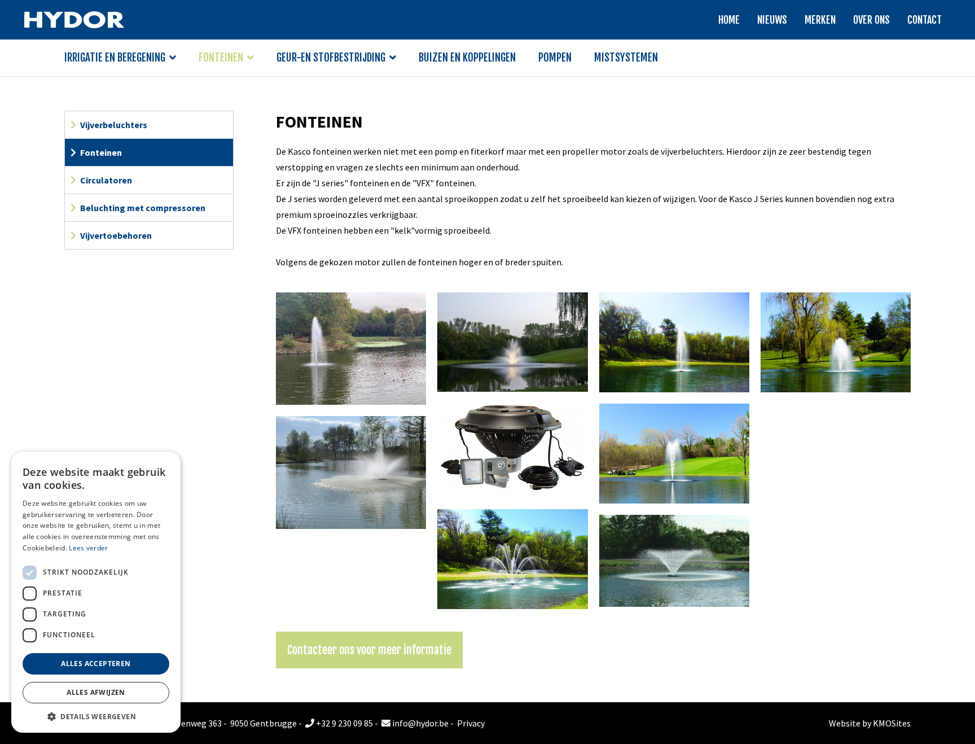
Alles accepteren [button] (95, 663)
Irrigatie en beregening (114, 57)
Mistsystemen (626, 57)
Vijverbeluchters (113, 124)
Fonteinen (221, 57)
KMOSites (892, 723)
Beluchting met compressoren (142, 207)
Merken (820, 20)
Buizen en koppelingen (467, 57)
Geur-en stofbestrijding (330, 57)
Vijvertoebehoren (116, 235)
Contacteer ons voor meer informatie (369, 650)
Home (729, 20)
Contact (924, 20)
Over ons (871, 20)
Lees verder (88, 548)
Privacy (471, 723)
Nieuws (772, 20)
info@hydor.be (419, 723)
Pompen (555, 57)
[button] (96, 716)
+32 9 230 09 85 (343, 723)
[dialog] (96, 592)
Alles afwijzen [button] (96, 692)
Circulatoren (106, 180)
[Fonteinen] (351, 347)
